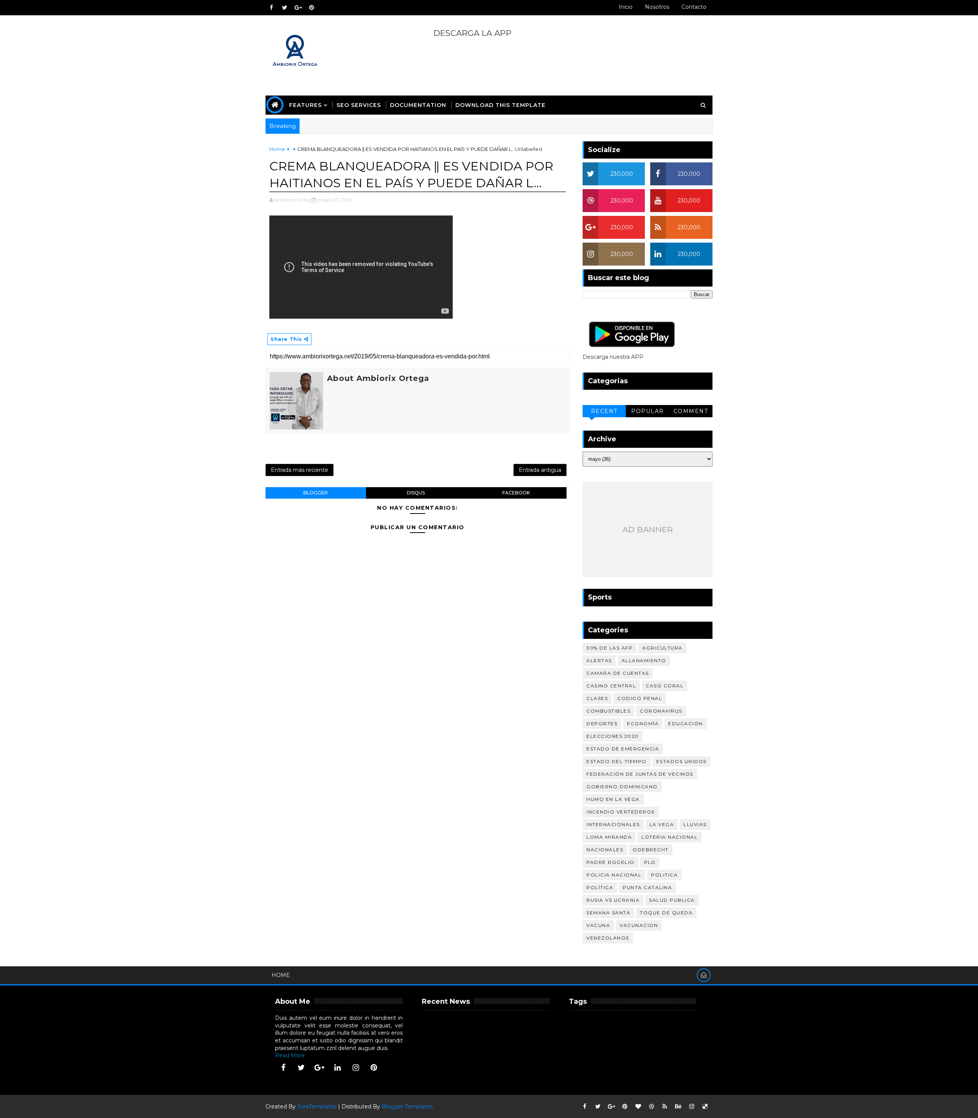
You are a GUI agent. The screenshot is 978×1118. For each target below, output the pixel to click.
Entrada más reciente (299, 470)
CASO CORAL (664, 686)
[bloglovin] (638, 1106)
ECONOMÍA (643, 723)
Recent (604, 411)
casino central (611, 686)
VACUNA (598, 925)
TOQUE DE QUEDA (666, 912)
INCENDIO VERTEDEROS (620, 812)
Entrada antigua (540, 470)
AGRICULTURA (662, 648)
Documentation (418, 105)
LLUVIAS (695, 824)
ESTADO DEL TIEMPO (616, 761)
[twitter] (284, 7)
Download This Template (500, 105)
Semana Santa (608, 912)
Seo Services (359, 105)
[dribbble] (651, 1106)
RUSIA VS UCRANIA (613, 900)
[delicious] (705, 1106)
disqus (416, 493)
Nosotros (657, 6)
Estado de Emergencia (622, 749)
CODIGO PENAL (639, 698)
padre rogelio (610, 862)
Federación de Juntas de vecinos (639, 774)
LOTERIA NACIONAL (669, 837)
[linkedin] (338, 1068)
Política (599, 887)
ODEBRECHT (651, 849)
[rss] (664, 1106)
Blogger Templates (407, 1106)
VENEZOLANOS (607, 938)
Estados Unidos (681, 761)
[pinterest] (311, 7)
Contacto (694, 6)
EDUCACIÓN (685, 723)
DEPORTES (601, 723)
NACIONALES (604, 849)
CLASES (597, 698)
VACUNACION (639, 925)
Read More (290, 1055)
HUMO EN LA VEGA (613, 799)
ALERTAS (599, 660)
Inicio (626, 6)
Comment (691, 411)
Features (305, 105)
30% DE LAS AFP (609, 648)
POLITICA (664, 875)
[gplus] (298, 7)
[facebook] (271, 7)
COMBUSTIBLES (608, 711)
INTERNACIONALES (613, 824)
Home (277, 149)
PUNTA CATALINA (647, 887)
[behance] (678, 1106)
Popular (647, 411)
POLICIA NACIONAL (613, 875)
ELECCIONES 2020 (612, 736)
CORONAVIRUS (661, 711)
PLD (650, 862)
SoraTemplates (317, 1106)
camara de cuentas (617, 673)
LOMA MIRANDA (609, 837)
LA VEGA (661, 824)
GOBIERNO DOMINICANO (622, 786)
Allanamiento (644, 660)
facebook (516, 493)
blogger (315, 493)
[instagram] (356, 1068)
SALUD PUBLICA (672, 900)
